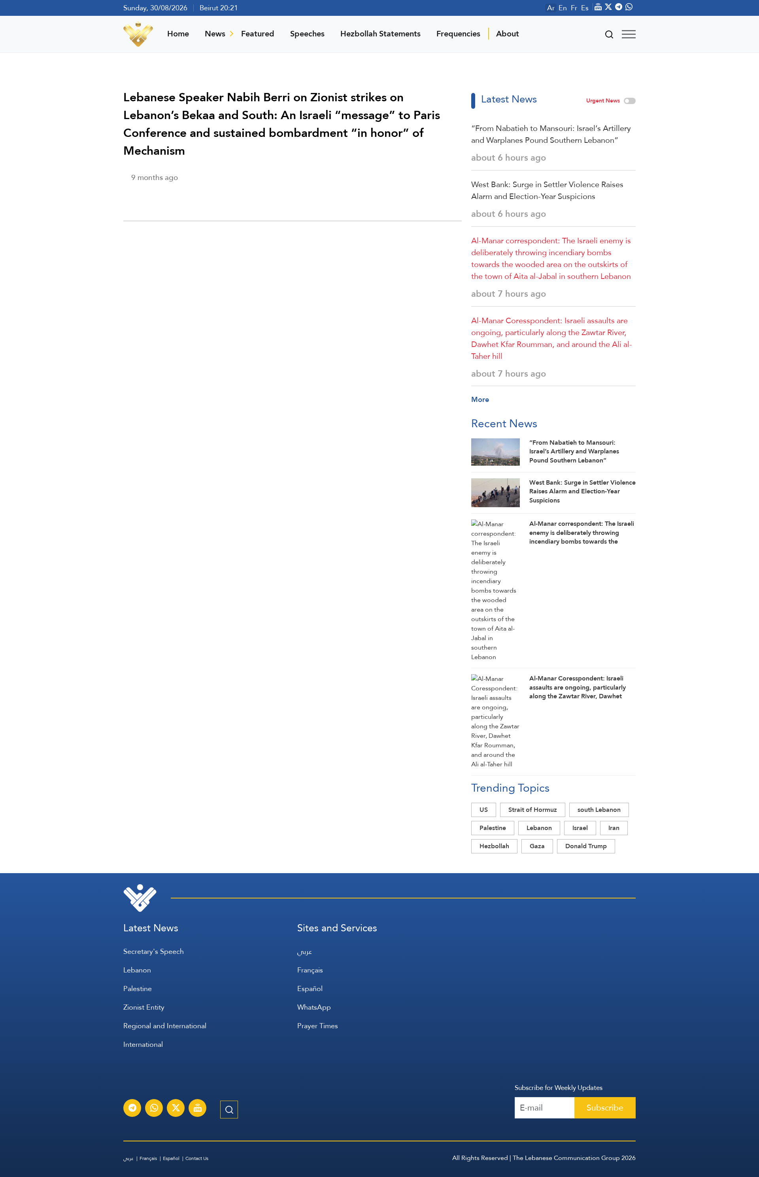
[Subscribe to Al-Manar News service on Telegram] (132, 1108)
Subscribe (605, 1107)
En (563, 8)
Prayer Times (317, 1025)
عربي (304, 951)
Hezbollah (494, 846)
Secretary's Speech (153, 951)
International (143, 1044)
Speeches (307, 33)
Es (585, 8)
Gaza (537, 846)
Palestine (493, 828)
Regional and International (164, 1025)
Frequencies (458, 33)
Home (178, 33)
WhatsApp (314, 1007)
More (480, 399)
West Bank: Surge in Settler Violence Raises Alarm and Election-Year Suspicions (547, 190)
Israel (580, 828)
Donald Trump (586, 846)
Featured (257, 33)
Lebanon (539, 828)
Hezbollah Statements (380, 33)
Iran (613, 828)
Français (310, 969)
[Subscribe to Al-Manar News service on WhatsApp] (154, 1108)
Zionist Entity (143, 1007)
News (215, 33)
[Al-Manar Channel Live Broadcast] (198, 1108)
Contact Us (196, 1158)
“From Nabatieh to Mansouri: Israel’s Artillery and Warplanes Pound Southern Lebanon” (551, 134)
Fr (574, 8)
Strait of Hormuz (532, 809)
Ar (551, 8)
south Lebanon (599, 809)
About (507, 33)
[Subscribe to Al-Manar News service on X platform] (176, 1108)
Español (310, 988)
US (484, 809)
